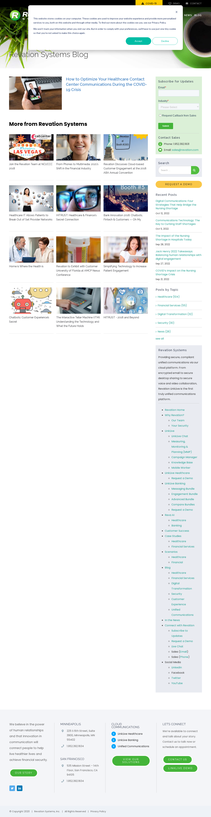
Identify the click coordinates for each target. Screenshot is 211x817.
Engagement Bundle (184, 494)
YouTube (177, 683)
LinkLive (169, 431)
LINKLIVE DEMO (180, 768)
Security (166, 323)
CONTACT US (177, 759)
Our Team (177, 420)
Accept (138, 41)
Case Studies (173, 536)
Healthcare (169, 297)
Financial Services (172, 305)
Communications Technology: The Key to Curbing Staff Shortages (178, 222)
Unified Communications (133, 746)
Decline (165, 41)
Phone (184, 657)
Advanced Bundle (182, 499)
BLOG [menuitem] (198, 15)
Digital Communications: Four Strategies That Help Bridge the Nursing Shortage (176, 204)
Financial (177, 562)
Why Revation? (174, 415)
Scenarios (171, 552)
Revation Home (175, 410)
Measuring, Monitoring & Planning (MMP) (181, 447)
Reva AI (169, 515)
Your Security (179, 426)
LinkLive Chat (179, 436)
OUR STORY (23, 772)
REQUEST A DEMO (178, 184)
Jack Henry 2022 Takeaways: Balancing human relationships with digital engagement (178, 255)
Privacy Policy (98, 811)
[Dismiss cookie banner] (176, 12)
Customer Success (177, 531)
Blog (167, 567)
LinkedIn (176, 667)
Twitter (176, 678)
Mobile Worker (180, 468)
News (164, 331)
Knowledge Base (182, 462)
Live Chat (177, 646)
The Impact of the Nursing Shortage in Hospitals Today (174, 237)
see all (160, 338)
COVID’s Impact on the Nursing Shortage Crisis (176, 272)
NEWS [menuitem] (188, 15)
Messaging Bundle (183, 489)
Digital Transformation (175, 314)
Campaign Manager (184, 457)
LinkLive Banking (175, 483)
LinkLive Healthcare (177, 473)
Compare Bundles (183, 504)
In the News (172, 620)
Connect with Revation (179, 625)
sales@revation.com (185, 150)
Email (183, 652)
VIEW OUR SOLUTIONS (131, 761)
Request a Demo (182, 478)
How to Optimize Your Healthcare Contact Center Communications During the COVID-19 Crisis (106, 84)
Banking (176, 525)
